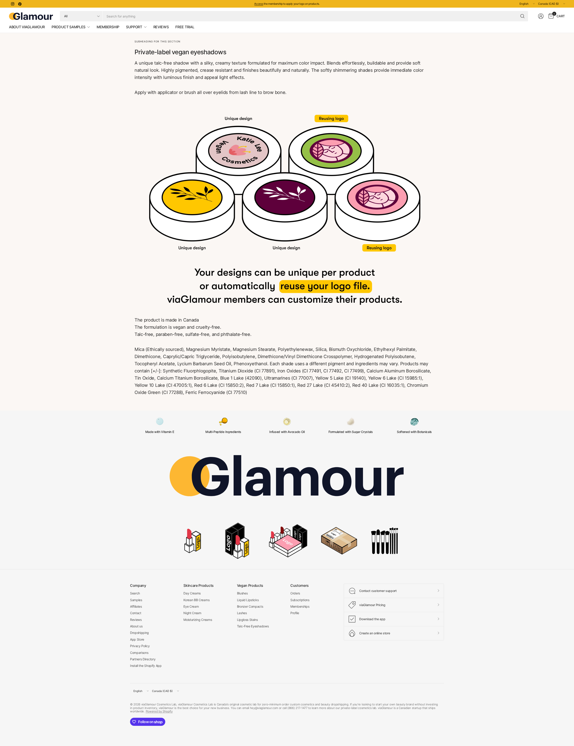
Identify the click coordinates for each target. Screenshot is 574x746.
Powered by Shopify (159, 711)
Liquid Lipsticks (248, 600)
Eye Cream (191, 606)
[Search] (522, 16)
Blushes (242, 593)
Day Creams (192, 593)
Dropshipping (139, 633)
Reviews (136, 620)
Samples (136, 600)
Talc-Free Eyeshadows (253, 626)
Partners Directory (142, 659)
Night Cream (192, 613)
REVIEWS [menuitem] (161, 27)
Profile (294, 613)
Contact (135, 613)
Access (258, 3)
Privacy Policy (140, 646)
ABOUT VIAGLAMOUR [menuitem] (27, 27)
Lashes (242, 613)
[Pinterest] (19, 3)
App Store (137, 639)
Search (135, 593)
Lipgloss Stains (247, 620)
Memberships (299, 606)
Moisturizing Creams (197, 620)
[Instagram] (12, 3)
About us (136, 626)
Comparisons (139, 653)
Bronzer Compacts (250, 606)
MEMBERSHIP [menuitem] (108, 27)
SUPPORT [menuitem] (134, 27)
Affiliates (136, 606)
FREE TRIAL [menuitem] (184, 27)
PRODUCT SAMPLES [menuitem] (68, 27)
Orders (295, 593)
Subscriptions (299, 600)
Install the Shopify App (146, 666)
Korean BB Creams (196, 600)
